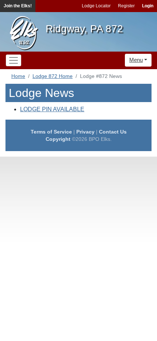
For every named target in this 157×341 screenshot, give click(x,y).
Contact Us (113, 132)
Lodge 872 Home (52, 76)
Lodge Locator (96, 5)
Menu (136, 60)
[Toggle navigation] (13, 60)
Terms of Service (51, 132)
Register (126, 5)
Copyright (58, 139)
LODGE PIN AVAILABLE (52, 109)
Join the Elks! (18, 5)
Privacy (85, 132)
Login (147, 5)
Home (18, 76)
